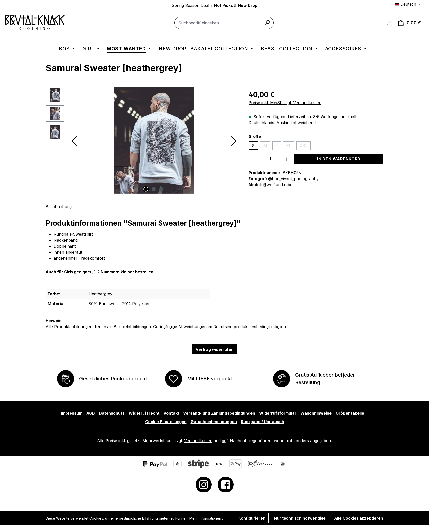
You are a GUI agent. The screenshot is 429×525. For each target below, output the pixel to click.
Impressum (71, 413)
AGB (90, 413)
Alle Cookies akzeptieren (358, 518)
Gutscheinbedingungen (214, 421)
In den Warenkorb (338, 158)
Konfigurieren (251, 518)
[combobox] (224, 23)
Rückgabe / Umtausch (262, 421)
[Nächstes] (233, 140)
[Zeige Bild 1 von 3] (146, 189)
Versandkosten (198, 440)
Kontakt (171, 413)
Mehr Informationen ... (206, 518)
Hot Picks (223, 5)
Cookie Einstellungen (166, 421)
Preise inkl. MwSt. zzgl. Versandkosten (285, 102)
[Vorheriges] (73, 140)
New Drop (247, 5)
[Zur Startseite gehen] (35, 22)
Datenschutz (112, 413)
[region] (142, 140)
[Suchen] (267, 22)
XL (290, 146)
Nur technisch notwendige (300, 518)
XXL (305, 146)
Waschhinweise (316, 413)
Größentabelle (350, 413)
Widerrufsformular (277, 413)
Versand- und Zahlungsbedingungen (219, 413)
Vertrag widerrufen (215, 349)
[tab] (59, 206)
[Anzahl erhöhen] (287, 159)
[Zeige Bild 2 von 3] (154, 189)
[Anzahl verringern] (254, 159)
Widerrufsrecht (144, 413)
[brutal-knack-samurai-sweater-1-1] (154, 140)
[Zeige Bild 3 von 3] (161, 189)
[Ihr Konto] (389, 23)
